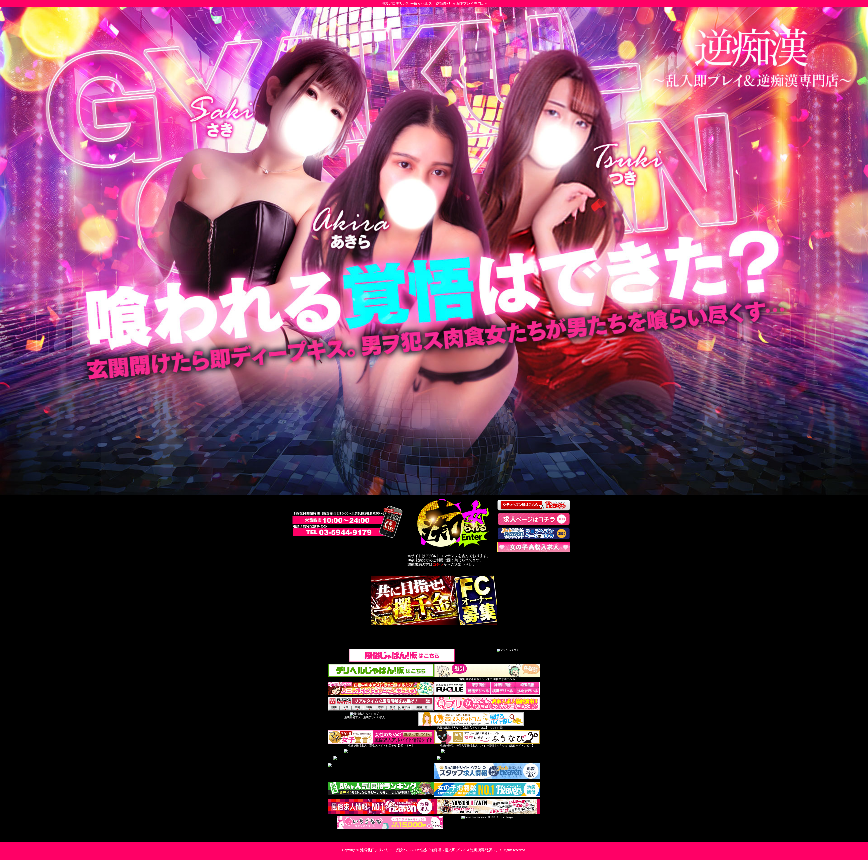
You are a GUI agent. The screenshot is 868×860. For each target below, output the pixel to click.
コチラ (438, 564)
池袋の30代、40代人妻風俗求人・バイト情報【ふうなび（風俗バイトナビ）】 (487, 745)
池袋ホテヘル (479, 679)
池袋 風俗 (465, 679)
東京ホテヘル (507, 679)
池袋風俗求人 (352, 717)
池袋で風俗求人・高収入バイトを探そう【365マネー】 (381, 745)
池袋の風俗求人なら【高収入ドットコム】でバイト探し (471, 727)
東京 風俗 (493, 679)
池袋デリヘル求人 (374, 717)
